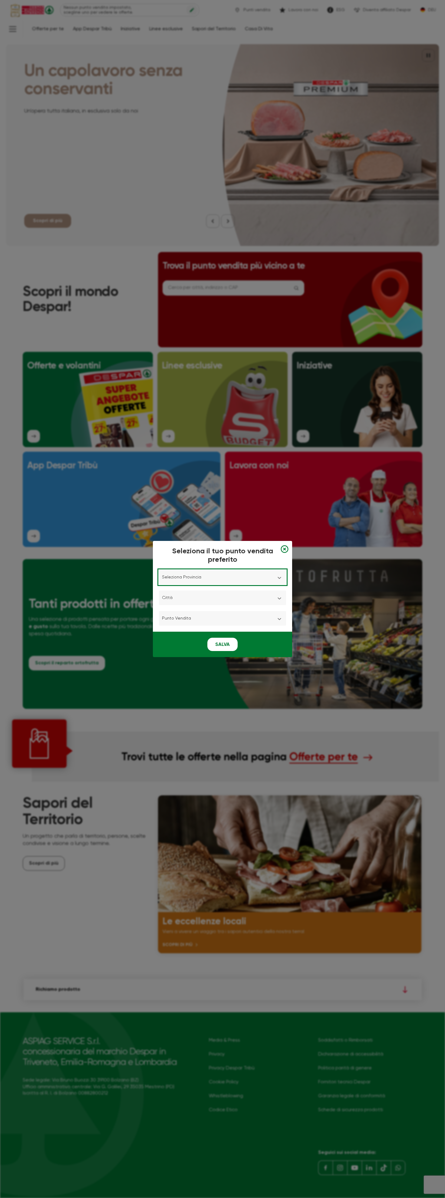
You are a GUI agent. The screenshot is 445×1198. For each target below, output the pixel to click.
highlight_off (284, 549)
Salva (222, 644)
